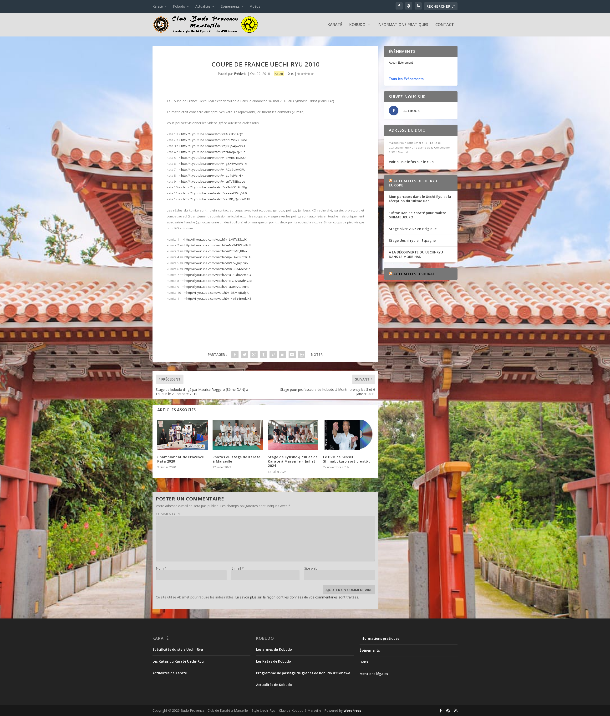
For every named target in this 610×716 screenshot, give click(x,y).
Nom (161, 568)
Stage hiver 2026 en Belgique (413, 229)
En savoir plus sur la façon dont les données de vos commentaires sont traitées (296, 597)
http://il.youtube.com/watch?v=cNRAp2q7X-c (213, 152)
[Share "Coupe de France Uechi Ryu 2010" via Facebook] (235, 354)
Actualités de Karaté (169, 673)
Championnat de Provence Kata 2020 (180, 459)
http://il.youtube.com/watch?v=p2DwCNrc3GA (217, 257)
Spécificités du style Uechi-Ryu (177, 649)
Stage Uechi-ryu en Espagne (412, 240)
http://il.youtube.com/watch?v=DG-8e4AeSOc (217, 269)
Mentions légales (374, 673)
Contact (444, 25)
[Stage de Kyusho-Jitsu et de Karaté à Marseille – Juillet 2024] (293, 435)
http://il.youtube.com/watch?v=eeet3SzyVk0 (215, 193)
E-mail (237, 568)
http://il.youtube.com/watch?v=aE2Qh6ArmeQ (217, 275)
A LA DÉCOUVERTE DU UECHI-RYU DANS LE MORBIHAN (416, 254)
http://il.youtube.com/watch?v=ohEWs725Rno (214, 140)
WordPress (352, 710)
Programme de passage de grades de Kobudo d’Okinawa (303, 673)
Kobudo (179, 6)
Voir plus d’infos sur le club (411, 162)
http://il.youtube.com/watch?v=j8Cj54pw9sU (213, 146)
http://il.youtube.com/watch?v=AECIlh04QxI (212, 134)
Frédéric (240, 73)
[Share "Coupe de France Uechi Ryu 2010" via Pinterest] (273, 354)
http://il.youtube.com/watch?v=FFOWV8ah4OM (218, 280)
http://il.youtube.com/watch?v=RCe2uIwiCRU (213, 169)
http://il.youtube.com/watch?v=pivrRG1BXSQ (213, 157)
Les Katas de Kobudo (273, 661)
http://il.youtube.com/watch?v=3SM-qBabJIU (217, 292)
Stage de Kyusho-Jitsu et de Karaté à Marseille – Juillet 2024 (293, 461)
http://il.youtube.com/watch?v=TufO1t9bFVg (215, 187)
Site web (310, 568)
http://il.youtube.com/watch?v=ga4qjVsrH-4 (212, 175)
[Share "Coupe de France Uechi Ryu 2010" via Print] (301, 354)
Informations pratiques (403, 25)
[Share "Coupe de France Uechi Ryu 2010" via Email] (292, 354)
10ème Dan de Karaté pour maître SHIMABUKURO (417, 215)
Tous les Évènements (406, 78)
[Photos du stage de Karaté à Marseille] (238, 435)
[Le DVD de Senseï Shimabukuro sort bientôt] (348, 435)
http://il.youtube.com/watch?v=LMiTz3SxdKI (215, 239)
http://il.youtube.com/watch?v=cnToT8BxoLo (213, 181)
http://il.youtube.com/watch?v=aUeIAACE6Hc (216, 286)
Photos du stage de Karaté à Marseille (236, 459)
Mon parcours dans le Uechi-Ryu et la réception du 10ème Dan (420, 198)
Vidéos (255, 6)
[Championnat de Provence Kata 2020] (182, 435)
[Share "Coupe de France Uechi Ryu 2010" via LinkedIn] (282, 354)
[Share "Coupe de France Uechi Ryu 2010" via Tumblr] (263, 354)
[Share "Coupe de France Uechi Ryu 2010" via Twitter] (244, 354)
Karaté (157, 6)
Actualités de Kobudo (274, 684)
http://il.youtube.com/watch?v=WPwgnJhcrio (216, 263)
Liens (364, 662)
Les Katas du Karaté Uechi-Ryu (178, 661)
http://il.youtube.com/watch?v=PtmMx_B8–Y (215, 251)
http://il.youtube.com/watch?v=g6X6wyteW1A (214, 163)
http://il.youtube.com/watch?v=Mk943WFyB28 (217, 245)
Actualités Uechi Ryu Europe (413, 183)
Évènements (230, 6)
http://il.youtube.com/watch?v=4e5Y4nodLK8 (218, 298)
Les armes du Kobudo (274, 649)
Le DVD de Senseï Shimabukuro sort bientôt (346, 459)
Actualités (202, 6)
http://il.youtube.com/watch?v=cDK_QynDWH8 (216, 199)
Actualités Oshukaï (413, 274)
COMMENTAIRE (168, 514)
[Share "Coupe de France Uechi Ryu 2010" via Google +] (254, 354)
